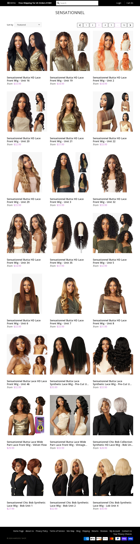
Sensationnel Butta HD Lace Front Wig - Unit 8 (110, 322)
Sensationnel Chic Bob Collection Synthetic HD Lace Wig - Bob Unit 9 (113, 443)
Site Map (70, 531)
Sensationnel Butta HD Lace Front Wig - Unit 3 (67, 200)
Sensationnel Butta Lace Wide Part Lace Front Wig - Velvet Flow (27, 443)
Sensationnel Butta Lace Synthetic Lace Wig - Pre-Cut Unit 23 (70, 383)
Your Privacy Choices (122, 534)
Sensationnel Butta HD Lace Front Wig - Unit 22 (110, 140)
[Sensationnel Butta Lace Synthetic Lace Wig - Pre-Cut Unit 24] (113, 354)
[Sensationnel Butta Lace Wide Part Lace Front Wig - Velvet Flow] (27, 415)
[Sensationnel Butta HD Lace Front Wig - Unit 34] (27, 233)
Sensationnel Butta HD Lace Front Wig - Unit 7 (67, 322)
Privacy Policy (42, 531)
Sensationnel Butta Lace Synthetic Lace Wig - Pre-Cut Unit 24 (113, 383)
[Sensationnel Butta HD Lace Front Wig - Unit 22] (113, 111)
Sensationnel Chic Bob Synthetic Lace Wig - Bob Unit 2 (69, 504)
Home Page (18, 531)
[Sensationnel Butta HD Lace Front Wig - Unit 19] (70, 51)
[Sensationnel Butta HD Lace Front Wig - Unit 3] (70, 172)
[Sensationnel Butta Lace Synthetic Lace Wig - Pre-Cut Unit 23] (70, 354)
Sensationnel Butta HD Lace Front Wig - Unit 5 (110, 261)
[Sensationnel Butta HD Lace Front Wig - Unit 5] (113, 233)
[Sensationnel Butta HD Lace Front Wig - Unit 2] (113, 51)
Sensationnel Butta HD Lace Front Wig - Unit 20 (24, 140)
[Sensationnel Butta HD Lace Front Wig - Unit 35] (70, 233)
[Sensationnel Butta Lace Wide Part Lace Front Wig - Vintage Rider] (70, 415)
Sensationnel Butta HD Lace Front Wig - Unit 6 (24, 322)
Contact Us (127, 531)
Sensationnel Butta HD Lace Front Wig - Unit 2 (110, 79)
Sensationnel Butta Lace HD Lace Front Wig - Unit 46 (27, 383)
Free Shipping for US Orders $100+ (35, 3)
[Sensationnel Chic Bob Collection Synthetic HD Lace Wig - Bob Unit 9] (113, 415)
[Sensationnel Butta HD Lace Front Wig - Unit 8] (113, 294)
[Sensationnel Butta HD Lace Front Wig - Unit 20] (27, 111)
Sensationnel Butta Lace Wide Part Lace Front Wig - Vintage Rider (68, 443)
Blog (78, 531)
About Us (30, 531)
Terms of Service (57, 531)
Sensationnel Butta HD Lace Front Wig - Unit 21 (67, 140)
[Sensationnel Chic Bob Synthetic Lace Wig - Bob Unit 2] (70, 476)
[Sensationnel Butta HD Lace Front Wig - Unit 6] (27, 294)
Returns (95, 531)
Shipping (86, 531)
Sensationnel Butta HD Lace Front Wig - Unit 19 (67, 79)
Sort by (10, 24)
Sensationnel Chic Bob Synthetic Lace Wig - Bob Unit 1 (26, 504)
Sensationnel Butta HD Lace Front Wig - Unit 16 (24, 79)
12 (124, 25)
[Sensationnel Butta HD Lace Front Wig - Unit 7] (70, 294)
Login (118, 3)
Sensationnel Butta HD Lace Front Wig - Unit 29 (24, 200)
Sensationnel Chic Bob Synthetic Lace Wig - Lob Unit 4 (112, 504)
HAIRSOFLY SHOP (19, 538)
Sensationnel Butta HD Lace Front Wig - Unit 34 (24, 261)
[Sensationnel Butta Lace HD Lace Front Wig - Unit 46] (27, 354)
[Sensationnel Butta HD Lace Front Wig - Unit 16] (27, 51)
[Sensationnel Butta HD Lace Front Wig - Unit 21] (70, 111)
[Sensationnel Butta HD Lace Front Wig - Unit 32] (113, 172)
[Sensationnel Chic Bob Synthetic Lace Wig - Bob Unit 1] (27, 476)
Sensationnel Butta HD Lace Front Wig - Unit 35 (67, 261)
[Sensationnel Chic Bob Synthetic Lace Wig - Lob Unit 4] (113, 476)
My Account (115, 531)
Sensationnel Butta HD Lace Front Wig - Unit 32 (110, 200)
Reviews (104, 531)
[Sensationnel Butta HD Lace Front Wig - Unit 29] (27, 172)
